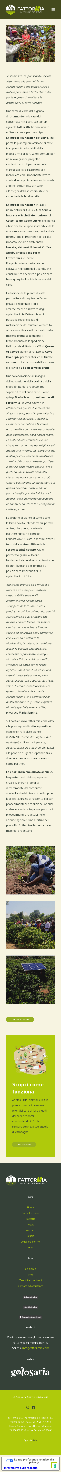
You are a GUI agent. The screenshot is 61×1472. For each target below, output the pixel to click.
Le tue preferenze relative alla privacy (34, 1461)
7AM (35, 1441)
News (30, 1248)
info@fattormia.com (35, 1348)
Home (30, 1208)
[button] (27, 1408)
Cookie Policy (30, 1307)
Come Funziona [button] (24, 1145)
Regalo (30, 1225)
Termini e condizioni (30, 1281)
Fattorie (30, 1219)
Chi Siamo (30, 1269)
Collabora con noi (30, 1242)
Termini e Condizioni (31, 1317)
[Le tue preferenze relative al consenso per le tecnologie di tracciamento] (55, 1466)
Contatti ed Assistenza (30, 1286)
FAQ (30, 1275)
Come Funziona (30, 1213)
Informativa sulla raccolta (20, 1467)
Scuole (30, 1236)
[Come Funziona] (30, 1060)
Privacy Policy (30, 1297)
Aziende (30, 1230)
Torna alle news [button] (21, 1020)
